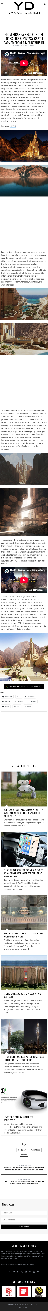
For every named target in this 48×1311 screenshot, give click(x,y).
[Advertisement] (24, 24)
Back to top (23, 1307)
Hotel (10, 1150)
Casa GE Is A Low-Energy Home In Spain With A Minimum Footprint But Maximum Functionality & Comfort (24, 1167)
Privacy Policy (29, 1264)
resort (24, 1154)
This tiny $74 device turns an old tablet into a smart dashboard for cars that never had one (23, 873)
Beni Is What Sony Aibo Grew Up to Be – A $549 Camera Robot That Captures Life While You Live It (23, 813)
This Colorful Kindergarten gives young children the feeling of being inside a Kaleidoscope (24, 1181)
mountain (22, 1150)
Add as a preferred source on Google (25, 686)
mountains (35, 1150)
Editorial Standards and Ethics (12, 1264)
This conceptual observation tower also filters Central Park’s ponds (24, 1058)
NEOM (13, 126)
